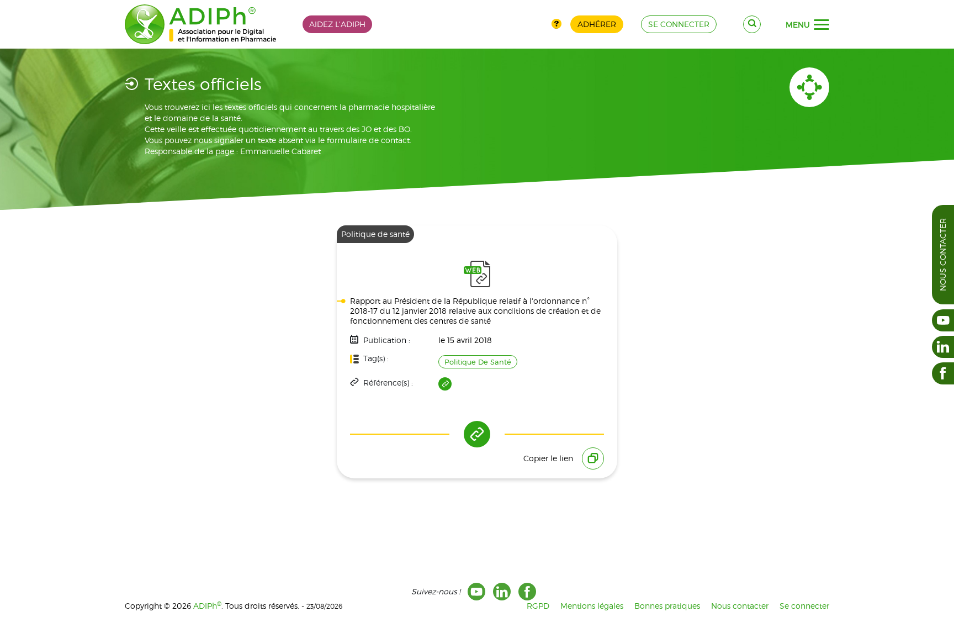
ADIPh (207, 605)
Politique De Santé (477, 361)
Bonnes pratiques (667, 605)
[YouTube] (476, 591)
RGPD (538, 605)
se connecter (678, 24)
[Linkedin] (502, 591)
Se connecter (804, 605)
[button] (821, 24)
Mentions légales (591, 605)
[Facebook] (527, 591)
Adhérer (596, 24)
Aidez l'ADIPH (337, 24)
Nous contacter (942, 254)
